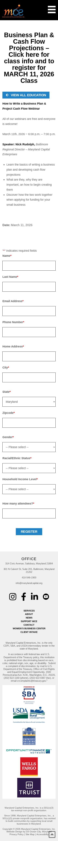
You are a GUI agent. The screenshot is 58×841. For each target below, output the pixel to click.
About (29, 614)
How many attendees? (18, 503)
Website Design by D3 (17, 831)
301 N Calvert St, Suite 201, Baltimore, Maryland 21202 (29, 570)
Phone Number (13, 322)
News (29, 617)
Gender (8, 437)
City (5, 367)
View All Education (28, 95)
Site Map (29, 834)
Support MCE (29, 621)
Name (6, 255)
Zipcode (8, 412)
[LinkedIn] (34, 597)
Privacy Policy (17, 834)
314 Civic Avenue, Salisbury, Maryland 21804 (29, 563)
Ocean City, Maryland (41, 831)
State (6, 391)
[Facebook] (23, 597)
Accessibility (42, 834)
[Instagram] (12, 597)
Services (29, 610)
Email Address (13, 301)
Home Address (13, 346)
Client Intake (29, 632)
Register (29, 531)
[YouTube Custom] (46, 594)
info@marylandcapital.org (29, 583)
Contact (29, 625)
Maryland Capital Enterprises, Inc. (38, 829)
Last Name (10, 276)
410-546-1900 (29, 577)
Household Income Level (20, 479)
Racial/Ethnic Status (16, 458)
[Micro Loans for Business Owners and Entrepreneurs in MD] (13, 11)
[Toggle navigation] (52, 9)
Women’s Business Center (29, 628)
